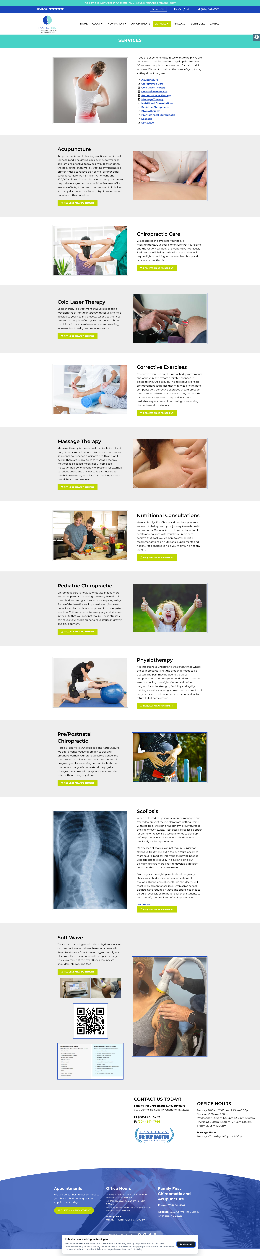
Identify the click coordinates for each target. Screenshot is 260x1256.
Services (160, 23)
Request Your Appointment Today (155, 2)
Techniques (197, 23)
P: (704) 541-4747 (147, 1117)
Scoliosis (146, 118)
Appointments (140, 23)
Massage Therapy (152, 99)
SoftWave (147, 122)
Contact (215, 23)
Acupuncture (149, 79)
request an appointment (78, 203)
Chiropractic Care (152, 83)
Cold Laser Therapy (153, 87)
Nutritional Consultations (157, 103)
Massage (179, 23)
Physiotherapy (150, 111)
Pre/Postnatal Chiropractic (158, 115)
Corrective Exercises (154, 91)
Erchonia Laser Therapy (156, 95)
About (96, 23)
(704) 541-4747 (210, 9)
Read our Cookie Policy (132, 1249)
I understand (186, 1244)
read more (143, 904)
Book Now (158, 9)
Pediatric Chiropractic (155, 107)
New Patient (116, 23)
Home (84, 23)
